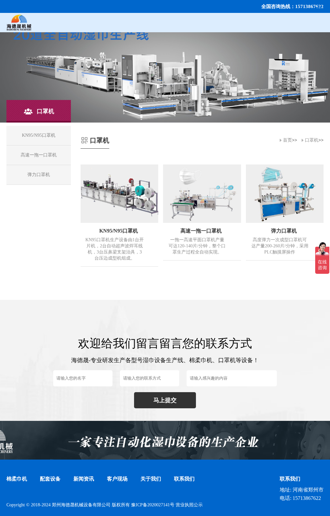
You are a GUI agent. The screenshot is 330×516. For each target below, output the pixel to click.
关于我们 (151, 478)
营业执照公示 (189, 504)
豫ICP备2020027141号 (152, 504)
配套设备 (50, 478)
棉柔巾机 (16, 478)
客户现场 (117, 478)
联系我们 (184, 478)
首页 (287, 140)
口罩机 (311, 140)
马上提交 (165, 400)
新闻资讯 (83, 478)
